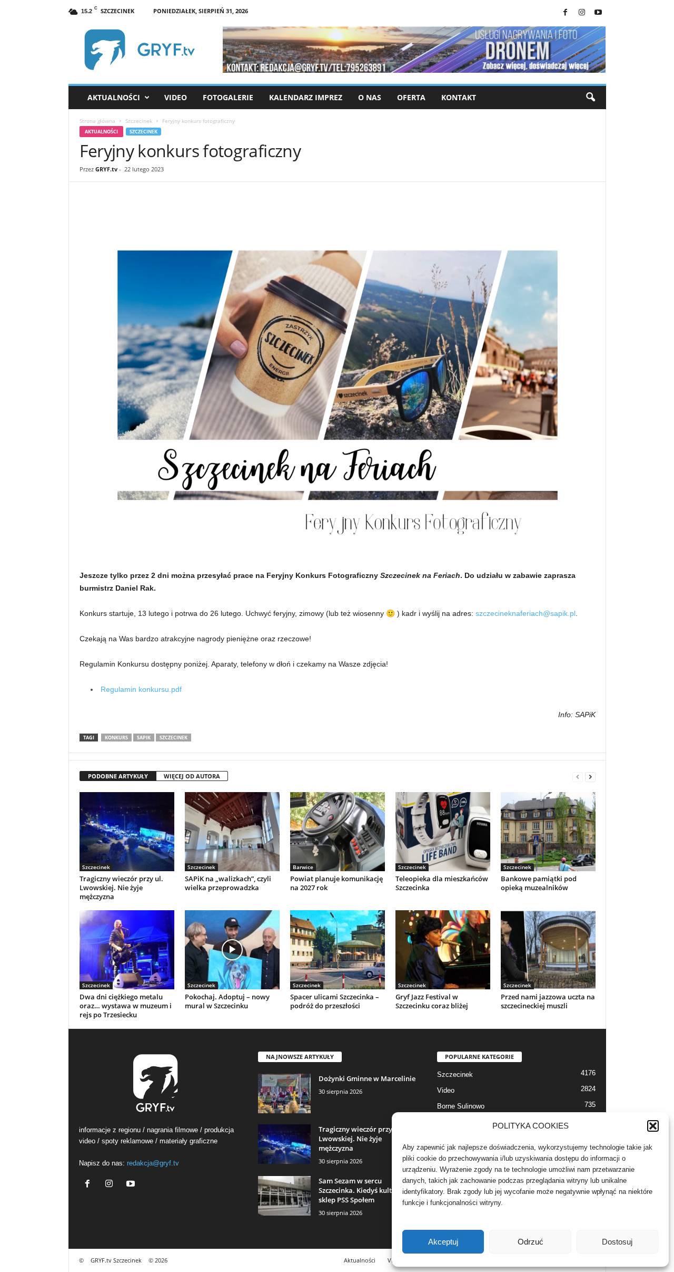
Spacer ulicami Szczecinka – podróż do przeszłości (334, 1001)
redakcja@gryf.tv (153, 1163)
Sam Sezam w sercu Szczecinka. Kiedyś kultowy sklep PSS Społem (362, 1190)
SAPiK (144, 737)
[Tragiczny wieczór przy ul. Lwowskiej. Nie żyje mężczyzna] (127, 831)
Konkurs (116, 737)
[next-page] (590, 776)
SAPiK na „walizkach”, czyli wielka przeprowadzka (228, 883)
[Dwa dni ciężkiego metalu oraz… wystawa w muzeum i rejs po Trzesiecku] (127, 949)
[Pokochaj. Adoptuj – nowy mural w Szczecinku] (232, 949)
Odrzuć (530, 1241)
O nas (369, 97)
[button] (653, 1126)
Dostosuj (617, 1241)
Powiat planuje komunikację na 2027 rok (336, 883)
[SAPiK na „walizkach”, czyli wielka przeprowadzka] (232, 831)
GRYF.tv (106, 169)
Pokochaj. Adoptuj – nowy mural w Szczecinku (227, 1001)
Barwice (303, 867)
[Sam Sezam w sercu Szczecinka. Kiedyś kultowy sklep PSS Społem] (284, 1196)
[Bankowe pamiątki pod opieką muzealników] (548, 831)
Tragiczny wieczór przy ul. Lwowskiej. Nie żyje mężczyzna (121, 887)
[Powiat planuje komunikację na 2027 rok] (337, 831)
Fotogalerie (228, 97)
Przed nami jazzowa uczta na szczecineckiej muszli (548, 1001)
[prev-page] (577, 776)
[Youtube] (598, 13)
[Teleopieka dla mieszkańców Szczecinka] (442, 831)
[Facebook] (565, 13)
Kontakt (458, 97)
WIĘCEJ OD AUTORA (192, 776)
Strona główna (97, 120)
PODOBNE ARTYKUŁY (118, 776)
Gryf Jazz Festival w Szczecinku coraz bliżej (431, 1001)
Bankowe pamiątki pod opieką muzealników (539, 883)
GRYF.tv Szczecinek (116, 1260)
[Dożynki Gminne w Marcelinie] (284, 1093)
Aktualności (113, 97)
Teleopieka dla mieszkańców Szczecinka (441, 883)
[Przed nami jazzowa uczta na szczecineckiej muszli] (548, 949)
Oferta (411, 97)
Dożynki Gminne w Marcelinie (367, 1078)
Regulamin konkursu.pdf (141, 689)
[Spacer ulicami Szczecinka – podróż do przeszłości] (337, 949)
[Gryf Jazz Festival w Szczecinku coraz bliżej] (442, 949)
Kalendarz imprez (305, 97)
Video (175, 97)
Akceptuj (443, 1241)
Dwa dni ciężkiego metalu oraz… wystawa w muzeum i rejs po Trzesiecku (126, 1005)
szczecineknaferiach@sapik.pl (525, 613)
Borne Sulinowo (460, 1106)
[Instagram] (582, 13)
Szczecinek (138, 120)
